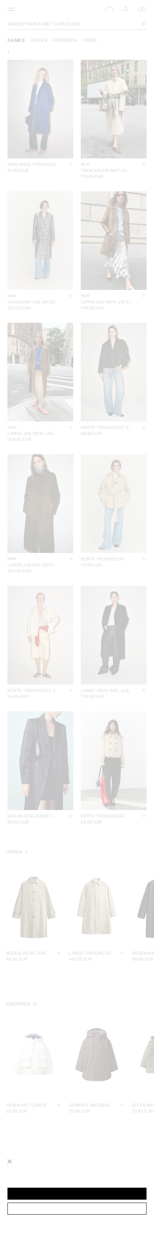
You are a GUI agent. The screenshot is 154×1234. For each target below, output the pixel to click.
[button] (77, 1194)
